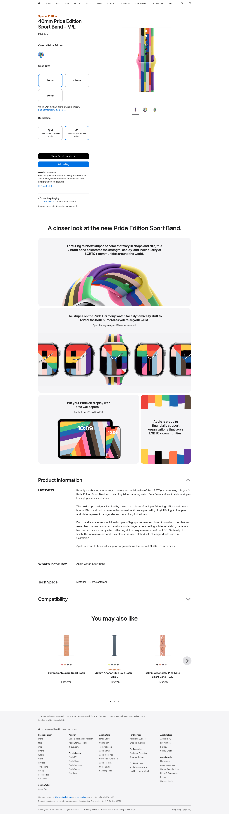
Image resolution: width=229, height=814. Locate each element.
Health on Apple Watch (139, 771)
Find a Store (104, 739)
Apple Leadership (167, 765)
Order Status (104, 767)
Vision (40, 759)
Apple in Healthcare (138, 767)
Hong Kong (176, 810)
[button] (182, 3)
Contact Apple (166, 781)
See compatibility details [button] (50, 110)
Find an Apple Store (63, 797)
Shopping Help (105, 771)
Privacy (163, 747)
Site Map (130, 810)
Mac (40, 743)
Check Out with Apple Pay (64, 156)
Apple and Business (138, 739)
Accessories (43, 775)
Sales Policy (119, 810)
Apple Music (74, 761)
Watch (41, 755)
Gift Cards (42, 779)
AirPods (41, 763)
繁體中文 (187, 810)
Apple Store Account (77, 743)
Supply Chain (166, 751)
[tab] (135, 110)
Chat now (48, 201)
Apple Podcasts (75, 765)
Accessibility (165, 739)
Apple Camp (104, 751)
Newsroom (164, 761)
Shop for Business (137, 743)
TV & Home (43, 767)
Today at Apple (105, 747)
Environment (165, 743)
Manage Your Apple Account (81, 739)
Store (40, 739)
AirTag (41, 771)
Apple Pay (42, 789)
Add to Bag (63, 164)
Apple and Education (138, 753)
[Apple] (39, 729)
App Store (73, 773)
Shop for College (137, 757)
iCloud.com (74, 747)
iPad (40, 747)
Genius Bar (104, 743)
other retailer (80, 797)
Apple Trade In (105, 763)
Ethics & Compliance (169, 773)
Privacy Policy (90, 810)
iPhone (41, 751)
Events (163, 777)
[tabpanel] (146, 59)
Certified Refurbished (108, 759)
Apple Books (74, 769)
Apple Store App (106, 755)
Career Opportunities (169, 769)
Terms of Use (105, 810)
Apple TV (72, 757)
